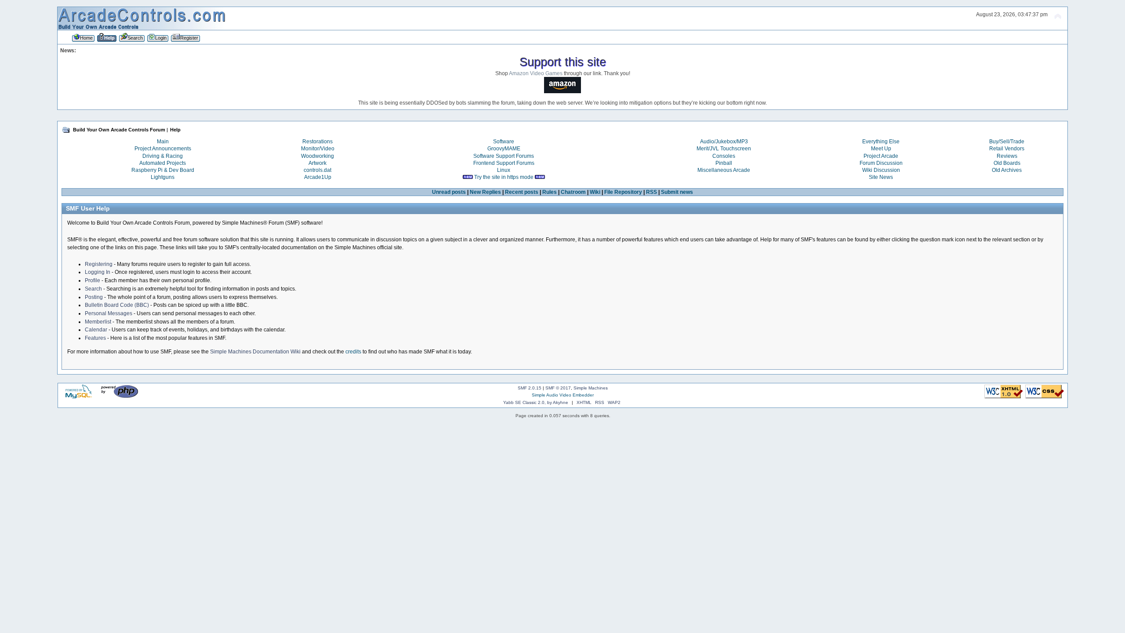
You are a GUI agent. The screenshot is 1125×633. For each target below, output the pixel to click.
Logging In (97, 272)
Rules (549, 192)
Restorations (317, 141)
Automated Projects (162, 163)
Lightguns (162, 177)
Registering (98, 264)
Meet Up (881, 149)
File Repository (623, 192)
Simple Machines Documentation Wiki (255, 352)
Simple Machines (590, 388)
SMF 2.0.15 (529, 388)
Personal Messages (108, 313)
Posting (94, 297)
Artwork (317, 163)
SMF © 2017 (558, 388)
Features (95, 338)
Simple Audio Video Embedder (563, 395)
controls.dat (317, 170)
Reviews (1007, 156)
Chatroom (573, 192)
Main (163, 141)
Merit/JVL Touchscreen (724, 149)
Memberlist (98, 322)
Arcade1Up (317, 177)
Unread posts (449, 192)
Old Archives (1007, 170)
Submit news (677, 192)
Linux (503, 170)
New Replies (485, 192)
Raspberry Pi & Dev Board (162, 170)
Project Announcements (162, 149)
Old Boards (1007, 163)
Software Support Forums (503, 156)
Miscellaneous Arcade (723, 170)
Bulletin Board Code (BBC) (117, 305)
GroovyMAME (503, 149)
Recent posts (521, 192)
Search (93, 289)
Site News (881, 177)
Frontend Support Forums (503, 163)
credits (353, 352)
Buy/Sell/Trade (1006, 141)
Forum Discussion (881, 163)
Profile (92, 280)
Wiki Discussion (881, 170)
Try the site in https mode (503, 177)
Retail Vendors (1006, 149)
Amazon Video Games (535, 73)
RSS (651, 192)
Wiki (595, 192)
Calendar (96, 330)
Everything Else (881, 141)
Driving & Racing (162, 156)
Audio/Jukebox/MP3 (724, 141)
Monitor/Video (317, 149)
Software (503, 141)
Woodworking (317, 156)
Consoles (723, 156)
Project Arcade (881, 156)
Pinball (723, 163)
